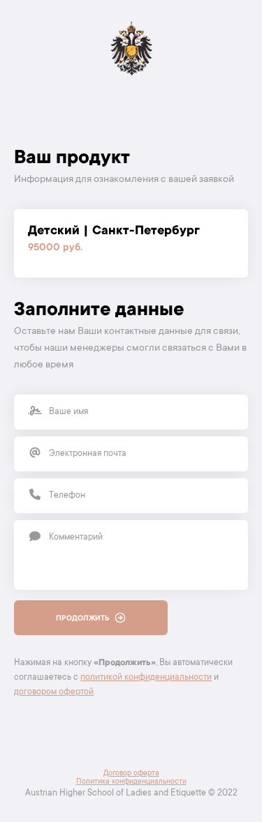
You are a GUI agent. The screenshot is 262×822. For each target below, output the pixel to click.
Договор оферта (131, 774)
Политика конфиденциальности (131, 782)
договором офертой (54, 692)
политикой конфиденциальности (146, 678)
